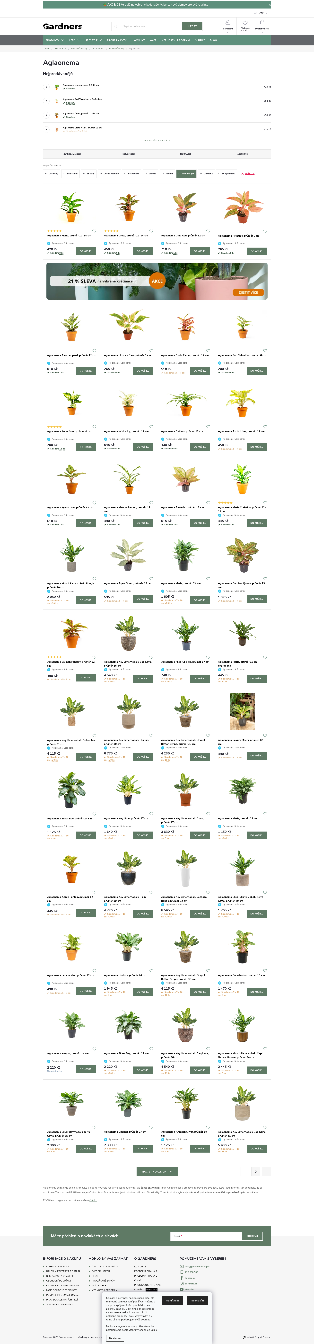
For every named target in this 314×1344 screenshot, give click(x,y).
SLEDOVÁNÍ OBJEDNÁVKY (60, 1304)
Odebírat (252, 1236)
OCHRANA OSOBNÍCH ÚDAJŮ (62, 1285)
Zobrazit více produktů (155, 140)
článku (93, 1200)
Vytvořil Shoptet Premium (259, 1337)
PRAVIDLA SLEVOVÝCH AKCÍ (62, 1299)
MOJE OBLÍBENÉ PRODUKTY (61, 1290)
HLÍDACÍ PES (99, 1285)
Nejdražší (185, 154)
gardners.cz (191, 1283)
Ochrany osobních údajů (143, 1330)
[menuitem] (54, 40)
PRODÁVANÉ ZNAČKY (103, 1281)
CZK (261, 13)
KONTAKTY (140, 1266)
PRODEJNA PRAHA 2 (145, 1271)
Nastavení (115, 1338)
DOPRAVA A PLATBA (57, 1266)
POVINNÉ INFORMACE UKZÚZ (62, 1295)
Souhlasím (197, 1300)
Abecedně (242, 154)
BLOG (95, 1276)
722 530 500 (191, 1272)
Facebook (190, 1278)
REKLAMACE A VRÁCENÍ (59, 1276)
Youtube (189, 1289)
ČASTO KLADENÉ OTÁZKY (106, 1266)
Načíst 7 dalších (154, 1172)
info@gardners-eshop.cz (197, 1266)
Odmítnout (172, 1300)
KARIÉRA (139, 1289)
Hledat (192, 26)
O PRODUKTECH (101, 1271)
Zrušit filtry (250, 173)
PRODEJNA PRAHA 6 (145, 1275)
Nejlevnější (128, 154)
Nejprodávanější (72, 154)
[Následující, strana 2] (255, 1171)
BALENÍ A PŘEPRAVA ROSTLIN (63, 1271)
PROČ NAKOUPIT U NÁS (147, 1285)
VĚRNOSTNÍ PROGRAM (104, 1290)
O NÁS (137, 1280)
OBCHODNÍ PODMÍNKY (58, 1280)
